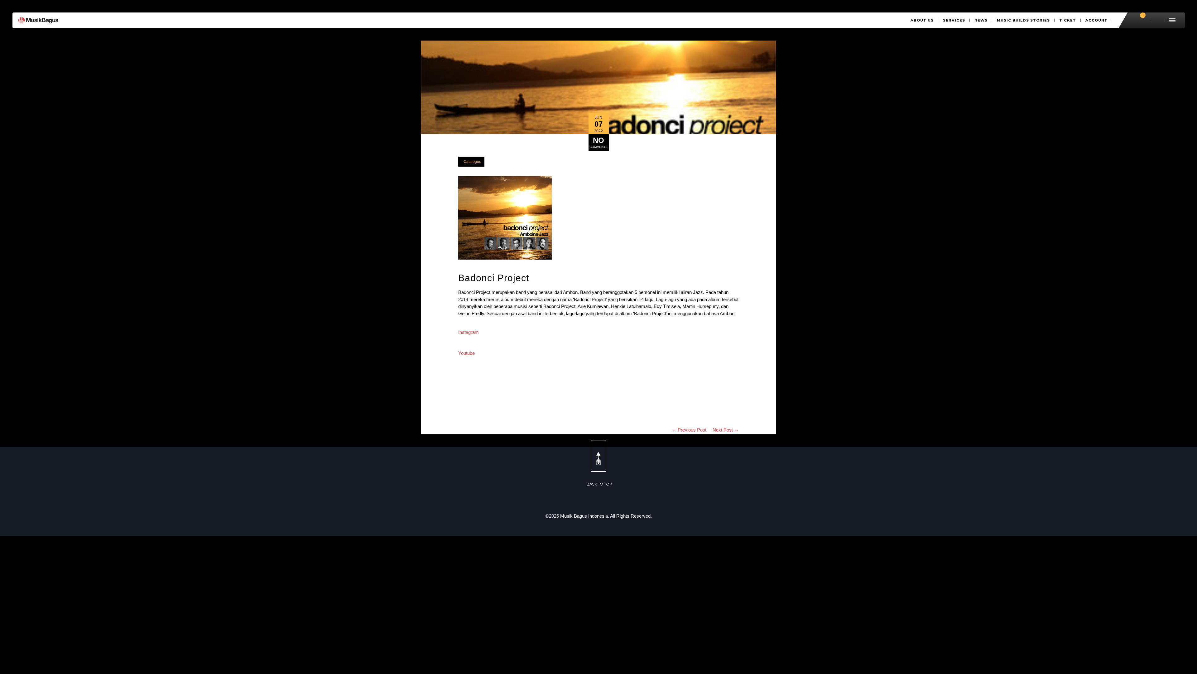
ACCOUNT (1096, 20)
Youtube (466, 353)
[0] (1140, 20)
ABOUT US (922, 20)
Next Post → (726, 429)
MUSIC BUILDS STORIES (1023, 20)
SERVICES (954, 20)
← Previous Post (689, 429)
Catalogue (472, 161)
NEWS (981, 20)
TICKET (1067, 20)
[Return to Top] (598, 456)
